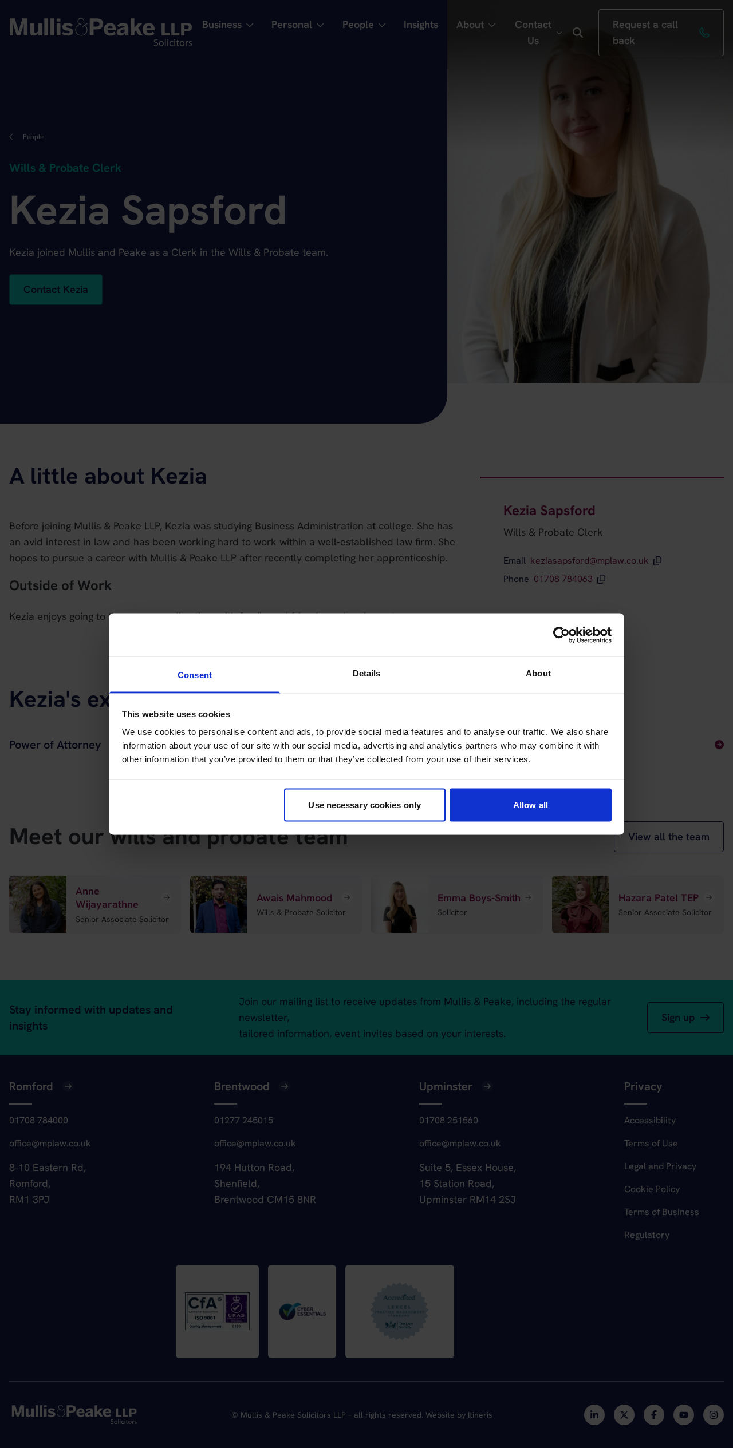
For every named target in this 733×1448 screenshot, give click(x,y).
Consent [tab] (195, 675)
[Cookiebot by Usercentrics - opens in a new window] (561, 634)
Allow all (530, 804)
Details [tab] (367, 673)
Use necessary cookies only (364, 804)
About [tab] (538, 673)
